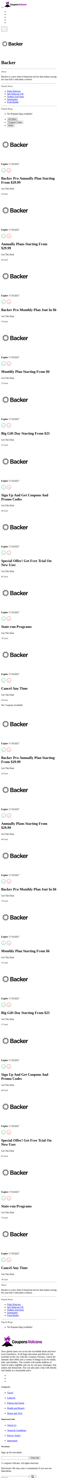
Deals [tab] (10, 125)
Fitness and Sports (15, 17)
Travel (10, 11)
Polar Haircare (14, 91)
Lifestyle (11, 14)
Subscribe (34, 1458)
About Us (11, 1425)
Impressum (12, 1440)
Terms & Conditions (16, 1430)
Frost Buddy (13, 102)
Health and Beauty (16, 20)
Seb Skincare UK (15, 94)
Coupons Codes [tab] (15, 122)
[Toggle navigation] (2, 7)
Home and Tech (14, 22)
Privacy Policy (14, 1435)
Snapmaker (12, 99)
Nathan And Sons (15, 96)
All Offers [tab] (12, 119)
